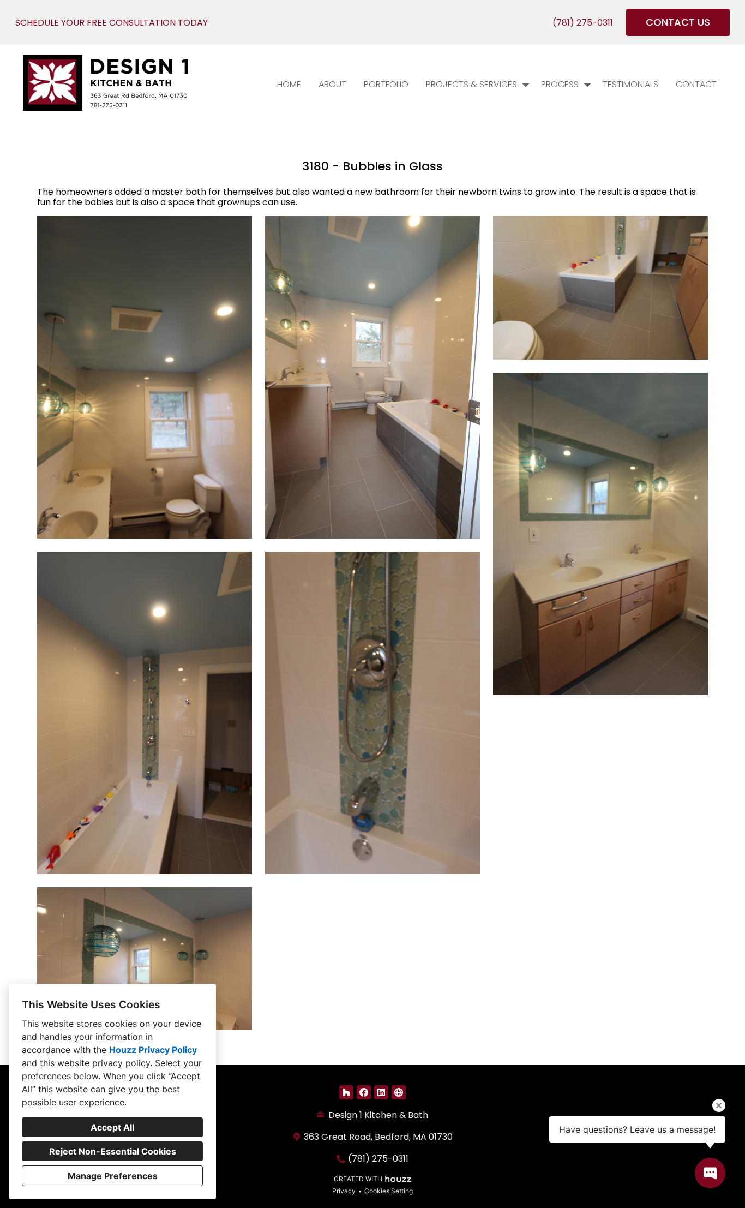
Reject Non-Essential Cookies (112, 1151)
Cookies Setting (388, 1191)
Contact (696, 84)
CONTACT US (678, 22)
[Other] (399, 1092)
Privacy (344, 1191)
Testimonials (630, 84)
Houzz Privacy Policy (153, 1049)
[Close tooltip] (718, 1105)
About (332, 84)
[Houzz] (346, 1092)
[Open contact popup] (710, 1173)
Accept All (112, 1127)
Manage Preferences (113, 1175)
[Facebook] (364, 1092)
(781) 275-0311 (582, 22)
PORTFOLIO (386, 84)
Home (289, 84)
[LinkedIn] (381, 1092)
